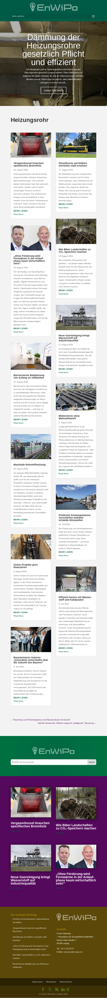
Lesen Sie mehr (53, 90)
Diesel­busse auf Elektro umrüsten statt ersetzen (73, 164)
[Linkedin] (63, 989)
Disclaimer (51, 982)
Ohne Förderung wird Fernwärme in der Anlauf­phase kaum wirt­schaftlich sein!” (29, 260)
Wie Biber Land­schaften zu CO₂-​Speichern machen (75, 250)
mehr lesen (21, 211)
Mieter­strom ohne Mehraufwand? (69, 417)
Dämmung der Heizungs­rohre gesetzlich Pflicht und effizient (53, 49)
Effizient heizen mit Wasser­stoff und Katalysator (75, 598)
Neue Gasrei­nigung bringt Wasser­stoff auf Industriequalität (74, 338)
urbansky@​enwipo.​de (72, 952)
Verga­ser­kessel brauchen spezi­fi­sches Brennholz (29, 164)
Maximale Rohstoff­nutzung (30, 464)
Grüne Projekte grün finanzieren (26, 566)
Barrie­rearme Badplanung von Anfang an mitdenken (29, 376)
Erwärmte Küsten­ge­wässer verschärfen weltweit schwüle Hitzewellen (75, 518)
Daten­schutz (66, 982)
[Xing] (68, 989)
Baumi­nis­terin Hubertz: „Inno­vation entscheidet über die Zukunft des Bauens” (31, 660)
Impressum (37, 982)
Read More (18, 214)
